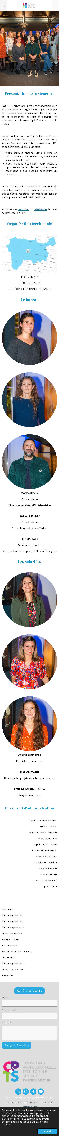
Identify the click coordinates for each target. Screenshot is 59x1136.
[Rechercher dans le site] (3, 5)
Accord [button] (47, 1131)
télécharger (40, 209)
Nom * (5, 997)
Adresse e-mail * (9, 1010)
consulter (23, 209)
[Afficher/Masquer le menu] (55, 5)
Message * (6, 1022)
